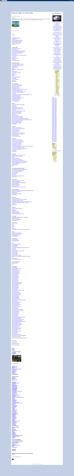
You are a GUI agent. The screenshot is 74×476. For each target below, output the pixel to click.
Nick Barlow (14, 415)
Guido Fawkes (14, 403)
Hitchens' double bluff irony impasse (57, 68)
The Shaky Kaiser (14, 374)
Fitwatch (13, 349)
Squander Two (14, 421)
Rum (12, 257)
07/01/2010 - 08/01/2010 (54, 129)
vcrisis (13, 443)
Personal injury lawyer (15, 239)
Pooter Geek (14, 417)
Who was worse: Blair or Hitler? (16, 42)
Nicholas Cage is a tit (15, 49)
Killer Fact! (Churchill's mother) (16, 318)
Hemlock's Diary (14, 369)
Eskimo (13, 398)
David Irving (14, 248)
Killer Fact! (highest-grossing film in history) (18, 317)
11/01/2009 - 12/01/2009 (54, 126)
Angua (13, 428)
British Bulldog (14, 389)
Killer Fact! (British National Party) (17, 282)
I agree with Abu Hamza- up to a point (17, 40)
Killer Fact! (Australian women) (16, 304)
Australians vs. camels (15, 211)
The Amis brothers (14, 258)
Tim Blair (13, 377)
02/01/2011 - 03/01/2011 (54, 131)
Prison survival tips (15, 245)
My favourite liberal (57, 39)
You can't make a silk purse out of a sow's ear (18, 91)
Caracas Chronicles (15, 442)
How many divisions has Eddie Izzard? (17, 117)
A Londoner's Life (14, 412)
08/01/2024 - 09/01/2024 (54, 141)
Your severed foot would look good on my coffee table (20, 217)
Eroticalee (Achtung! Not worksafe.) (17, 440)
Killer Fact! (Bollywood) (15, 303)
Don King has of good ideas (16, 149)
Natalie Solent (14, 414)
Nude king (13, 370)
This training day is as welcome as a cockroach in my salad (57, 54)
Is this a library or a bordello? (16, 72)
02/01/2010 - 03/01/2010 (54, 127)
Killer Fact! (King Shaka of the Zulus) (17, 310)
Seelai (13, 372)
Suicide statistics (14, 246)
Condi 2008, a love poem (15, 218)
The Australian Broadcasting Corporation (18, 213)
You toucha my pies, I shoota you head (17, 140)
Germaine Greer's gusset (15, 60)
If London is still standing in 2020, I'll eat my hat (19, 182)
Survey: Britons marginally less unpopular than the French (20, 247)
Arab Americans (14, 249)
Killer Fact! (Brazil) (14, 267)
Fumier (13, 368)
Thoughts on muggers (15, 115)
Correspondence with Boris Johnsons (17, 65)
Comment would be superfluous (57, 49)
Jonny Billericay (14, 409)
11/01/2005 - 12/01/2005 (54, 106)
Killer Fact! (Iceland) (15, 308)
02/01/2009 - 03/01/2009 (54, 122)
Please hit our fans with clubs (16, 191)
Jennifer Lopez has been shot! (16, 48)
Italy (12, 227)
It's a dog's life (14, 411)
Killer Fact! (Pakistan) (15, 277)
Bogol (13, 431)
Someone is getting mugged (16, 130)
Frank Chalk (14, 401)
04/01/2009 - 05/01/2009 (54, 123)
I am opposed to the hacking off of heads (18, 170)
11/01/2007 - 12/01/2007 (54, 116)
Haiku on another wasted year (16, 259)
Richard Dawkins (14, 81)
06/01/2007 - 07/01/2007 (54, 114)
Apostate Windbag (14, 385)
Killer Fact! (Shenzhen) (15, 278)
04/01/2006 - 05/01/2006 (54, 108)
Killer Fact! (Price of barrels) (16, 325)
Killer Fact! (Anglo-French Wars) (16, 324)
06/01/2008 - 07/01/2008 (54, 119)
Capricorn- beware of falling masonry (57, 47)
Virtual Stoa (13, 384)
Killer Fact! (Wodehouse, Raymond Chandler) (18, 321)
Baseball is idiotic (14, 192)
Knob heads (14, 174)
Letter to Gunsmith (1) (15, 79)
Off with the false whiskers (16, 212)
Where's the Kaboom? (15, 425)
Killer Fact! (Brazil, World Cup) (16, 283)
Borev (13, 446)
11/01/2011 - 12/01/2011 (54, 134)
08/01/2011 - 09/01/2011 (54, 133)
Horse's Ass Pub (14, 405)
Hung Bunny (14, 353)
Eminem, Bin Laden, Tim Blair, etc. (17, 159)
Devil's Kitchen (14, 395)
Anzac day (13, 209)
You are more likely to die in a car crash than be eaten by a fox (57, 30)
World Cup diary (14, 194)
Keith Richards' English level (16, 96)
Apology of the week (57, 45)
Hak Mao (13, 404)
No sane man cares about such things (17, 92)
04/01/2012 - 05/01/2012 (54, 135)
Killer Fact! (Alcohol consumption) (17, 323)
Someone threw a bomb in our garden (17, 200)
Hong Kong (13, 228)
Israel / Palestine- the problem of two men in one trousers (20, 202)
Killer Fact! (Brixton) (15, 275)
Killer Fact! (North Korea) (15, 311)
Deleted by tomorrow (15, 394)
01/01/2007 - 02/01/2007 (54, 112)
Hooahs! (13, 157)
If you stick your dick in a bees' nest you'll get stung (19, 169)
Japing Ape (13, 407)
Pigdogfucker (14, 371)
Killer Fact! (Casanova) (15, 291)
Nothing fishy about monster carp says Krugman (19, 55)
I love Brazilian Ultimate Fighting (16, 193)
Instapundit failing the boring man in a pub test (19, 162)
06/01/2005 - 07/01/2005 (54, 104)
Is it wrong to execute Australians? (17, 208)
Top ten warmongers (15, 172)
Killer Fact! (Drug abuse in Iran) (16, 294)
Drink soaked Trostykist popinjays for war (18, 397)
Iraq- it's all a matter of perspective (17, 171)
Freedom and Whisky (15, 402)
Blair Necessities (14, 430)
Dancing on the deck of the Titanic (17, 139)
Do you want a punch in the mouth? (17, 116)
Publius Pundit (14, 434)
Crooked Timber (14, 392)
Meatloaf (13, 68)
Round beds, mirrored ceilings (57, 38)
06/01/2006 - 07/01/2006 (54, 109)
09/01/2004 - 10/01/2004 (54, 100)
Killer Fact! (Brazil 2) (15, 279)
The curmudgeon (14, 393)
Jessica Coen (14, 433)
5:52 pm (17, 28)
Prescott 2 (13, 44)
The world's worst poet (57, 40)
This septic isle (14, 114)
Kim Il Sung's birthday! (15, 183)
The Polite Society (14, 71)
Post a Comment (16, 30)
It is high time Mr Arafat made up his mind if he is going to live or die (22, 201)
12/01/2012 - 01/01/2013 (54, 136)
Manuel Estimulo (14, 413)
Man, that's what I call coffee (57, 60)
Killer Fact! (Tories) (15, 332)
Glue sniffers (14, 105)
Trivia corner (57, 46)
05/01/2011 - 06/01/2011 (54, 132)
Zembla (13, 438)
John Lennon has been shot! (57, 53)
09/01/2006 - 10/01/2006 (54, 110)
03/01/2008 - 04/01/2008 (54, 118)
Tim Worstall (14, 424)
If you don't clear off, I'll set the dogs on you (18, 160)
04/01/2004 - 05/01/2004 (54, 98)
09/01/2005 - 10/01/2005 (54, 105)
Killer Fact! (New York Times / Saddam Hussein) (19, 335)
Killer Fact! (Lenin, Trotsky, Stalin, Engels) (18, 290)
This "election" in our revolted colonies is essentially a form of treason (57, 67)
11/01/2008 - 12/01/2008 (54, 121)
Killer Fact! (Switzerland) (15, 276)
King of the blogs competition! (57, 50)
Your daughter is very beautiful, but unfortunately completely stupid (22, 94)
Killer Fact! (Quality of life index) (16, 268)
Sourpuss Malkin (14, 164)
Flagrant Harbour (14, 367)
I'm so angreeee (14, 56)
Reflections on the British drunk (16, 113)
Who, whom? (14, 93)
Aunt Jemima (14, 429)
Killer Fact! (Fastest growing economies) (18, 319)
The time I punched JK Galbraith (16, 41)
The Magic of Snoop (15, 58)
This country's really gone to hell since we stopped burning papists (22, 119)
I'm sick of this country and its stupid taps (18, 104)
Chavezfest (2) (14, 151)
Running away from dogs (56, 22)
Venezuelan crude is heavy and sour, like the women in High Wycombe (22, 146)
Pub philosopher (14, 418)
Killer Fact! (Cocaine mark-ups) (16, 306)
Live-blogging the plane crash (16, 244)
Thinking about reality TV (57, 52)
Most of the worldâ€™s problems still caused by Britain (20, 118)
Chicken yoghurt (14, 390)
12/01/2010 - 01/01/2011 (54, 130)
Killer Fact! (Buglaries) (15, 297)
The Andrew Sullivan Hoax (16, 158)
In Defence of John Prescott (16, 43)
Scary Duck (13, 419)
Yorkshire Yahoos (14, 106)
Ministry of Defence (15, 66)
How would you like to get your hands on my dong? (57, 62)
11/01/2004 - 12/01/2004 (54, 101)
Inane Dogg (13, 59)
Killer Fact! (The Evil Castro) (16, 336)
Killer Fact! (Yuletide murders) (16, 331)
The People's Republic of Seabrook (17, 435)
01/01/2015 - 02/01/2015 (54, 138)
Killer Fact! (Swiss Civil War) (16, 322)
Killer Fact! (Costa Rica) (15, 305)
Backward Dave (14, 386)
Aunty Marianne (14, 383)
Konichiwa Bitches (15, 410)
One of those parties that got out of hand (18, 147)
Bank (13, 70)
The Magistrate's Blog (15, 363)
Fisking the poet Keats (15, 220)
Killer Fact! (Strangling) (15, 296)
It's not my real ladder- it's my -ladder (57, 41)
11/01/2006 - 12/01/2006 (54, 111)
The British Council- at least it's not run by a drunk (19, 89)
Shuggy (13, 420)
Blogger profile (14, 340)
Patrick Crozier (14, 416)
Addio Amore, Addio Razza (16, 181)
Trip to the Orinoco (14, 236)
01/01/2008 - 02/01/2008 (54, 117)
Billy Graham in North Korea (16, 184)
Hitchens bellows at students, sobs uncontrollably (57, 44)
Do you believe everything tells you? (19, 148)
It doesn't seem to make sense (16, 219)
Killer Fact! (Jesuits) (15, 307)
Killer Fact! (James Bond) (15, 292)
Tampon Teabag (14, 422)
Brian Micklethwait (14, 388)
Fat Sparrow (14, 399)
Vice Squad (13, 437)
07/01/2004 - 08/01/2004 (54, 99)
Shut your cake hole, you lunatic (16, 127)
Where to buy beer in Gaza (16, 198)
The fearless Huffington (15, 163)
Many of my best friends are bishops (17, 120)
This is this (13, 423)
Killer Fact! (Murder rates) (15, 295)
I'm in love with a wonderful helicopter (57, 57)
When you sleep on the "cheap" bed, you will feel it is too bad (21, 229)
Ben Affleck (13, 57)
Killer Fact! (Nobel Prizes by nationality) (18, 309)
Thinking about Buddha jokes (57, 37)
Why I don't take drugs (15, 129)
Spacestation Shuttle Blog (16, 436)
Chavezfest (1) (14, 150)
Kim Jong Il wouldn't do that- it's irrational (18, 180)
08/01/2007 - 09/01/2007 (54, 115)
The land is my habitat (57, 51)
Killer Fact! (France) (15, 281)
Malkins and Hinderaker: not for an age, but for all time (20, 161)
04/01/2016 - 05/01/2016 (54, 139)
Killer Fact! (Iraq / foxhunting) (16, 293)
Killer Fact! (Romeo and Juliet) (16, 334)
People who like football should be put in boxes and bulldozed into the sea (23, 190)
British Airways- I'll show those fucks (17, 69)
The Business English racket (16, 95)
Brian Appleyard (14, 387)
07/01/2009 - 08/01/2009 (54, 124)
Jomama (13, 408)
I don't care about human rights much (18, 128)
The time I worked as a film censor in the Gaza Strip (19, 199)
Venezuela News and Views (16, 445)
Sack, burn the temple (57, 58)
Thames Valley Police (15, 67)
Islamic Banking (14, 173)
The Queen (13, 350)
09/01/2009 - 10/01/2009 (54, 125)
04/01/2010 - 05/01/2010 (54, 128)
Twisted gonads (14, 210)
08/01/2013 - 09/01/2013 (54, 137)
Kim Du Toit (13, 450)
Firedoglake (14, 432)
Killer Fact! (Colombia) (15, 280)
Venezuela (13, 226)
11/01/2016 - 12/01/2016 (54, 140)
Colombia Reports (14, 447)
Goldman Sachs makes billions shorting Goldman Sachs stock (21, 256)
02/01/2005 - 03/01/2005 (54, 102)
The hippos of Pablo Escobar (16, 136)
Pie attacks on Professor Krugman (17, 156)
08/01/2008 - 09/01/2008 (54, 120)
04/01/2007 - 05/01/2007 (54, 113)
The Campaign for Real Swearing (57, 61)
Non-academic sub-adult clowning (17, 90)
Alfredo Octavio (14, 444)
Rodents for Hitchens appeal (57, 59)
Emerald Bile (14, 352)
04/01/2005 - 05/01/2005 (54, 103)
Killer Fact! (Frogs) (14, 333)
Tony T (13, 379)
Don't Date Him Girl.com (15, 343)
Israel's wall (13, 203)
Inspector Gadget (14, 406)
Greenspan (13, 80)
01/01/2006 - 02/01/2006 (54, 107)
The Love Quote (14, 378)
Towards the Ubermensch (57, 48)
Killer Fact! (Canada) (15, 269)
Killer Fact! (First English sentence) (17, 320)
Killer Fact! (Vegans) (15, 289)
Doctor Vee (13, 396)
